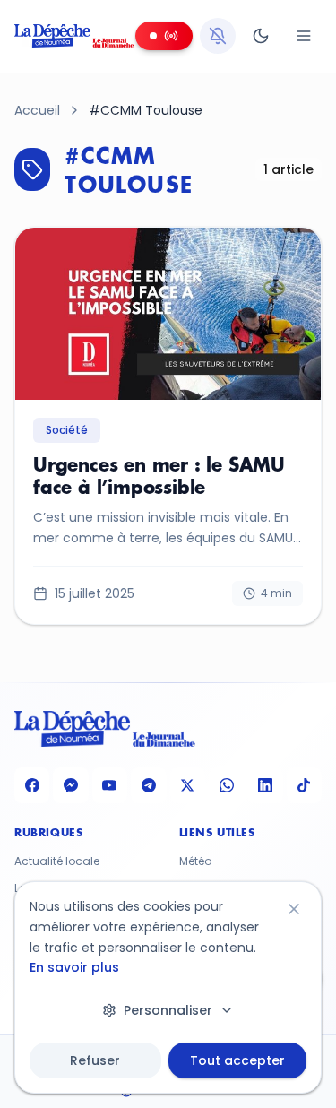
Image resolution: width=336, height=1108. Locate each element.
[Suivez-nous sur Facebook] (31, 785)
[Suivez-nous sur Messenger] (70, 785)
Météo (195, 861)
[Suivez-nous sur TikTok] (304, 785)
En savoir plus (74, 967)
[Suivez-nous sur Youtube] (109, 785)
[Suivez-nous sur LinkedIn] (264, 785)
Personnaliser (168, 1010)
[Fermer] (293, 909)
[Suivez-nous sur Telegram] (148, 785)
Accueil (37, 110)
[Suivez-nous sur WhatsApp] (226, 785)
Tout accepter (237, 1060)
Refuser (95, 1060)
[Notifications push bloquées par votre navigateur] (218, 36)
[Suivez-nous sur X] (187, 785)
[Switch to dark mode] (261, 36)
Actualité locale (56, 861)
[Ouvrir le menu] (304, 36)
